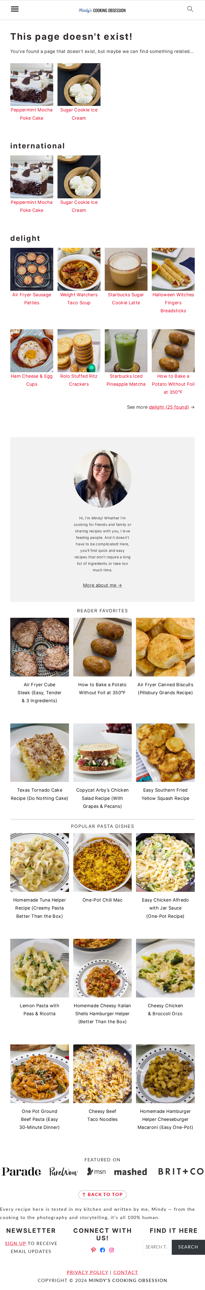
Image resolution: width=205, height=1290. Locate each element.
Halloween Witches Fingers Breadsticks (173, 303)
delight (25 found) (169, 407)
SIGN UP (15, 1244)
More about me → (102, 585)
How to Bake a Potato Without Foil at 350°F (173, 384)
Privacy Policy (87, 1273)
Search (188, 1247)
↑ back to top (102, 1195)
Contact (126, 1273)
